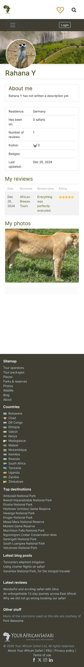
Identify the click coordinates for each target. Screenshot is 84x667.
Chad (12, 418)
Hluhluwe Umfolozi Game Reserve (26, 509)
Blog (6, 395)
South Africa (17, 463)
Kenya (12, 436)
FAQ (49, 650)
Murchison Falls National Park (24, 530)
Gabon (13, 431)
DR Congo (15, 422)
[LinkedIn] (50, 659)
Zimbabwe (15, 481)
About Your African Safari (26, 650)
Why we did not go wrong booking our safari (34, 598)
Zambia (13, 477)
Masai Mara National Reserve (23, 522)
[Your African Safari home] (42, 636)
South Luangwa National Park (24, 543)
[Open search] (74, 10)
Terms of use (42, 655)
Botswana (15, 413)
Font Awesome (13, 620)
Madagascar (17, 440)
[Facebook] (34, 659)
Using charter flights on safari (24, 566)
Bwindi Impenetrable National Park (27, 500)
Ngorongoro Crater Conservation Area (30, 535)
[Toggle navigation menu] (13, 25)
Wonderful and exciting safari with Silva (31, 589)
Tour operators (13, 368)
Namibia (14, 454)
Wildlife (8, 390)
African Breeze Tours (25, 201)
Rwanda (14, 459)
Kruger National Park (18, 517)
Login (65, 25)
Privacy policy (64, 650)
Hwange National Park (19, 513)
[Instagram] (45, 659)
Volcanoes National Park (20, 548)
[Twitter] (39, 659)
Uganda (14, 472)
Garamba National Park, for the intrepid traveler (36, 571)
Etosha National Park (18, 504)
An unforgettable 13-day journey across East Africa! (39, 593)
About (7, 399)
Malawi (13, 445)
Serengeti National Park (20, 539)
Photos (8, 386)
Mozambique (17, 450)
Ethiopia (14, 427)
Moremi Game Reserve (19, 526)
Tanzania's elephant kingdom (23, 562)
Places (7, 377)
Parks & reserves (15, 381)
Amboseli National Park (19, 496)
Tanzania (14, 468)
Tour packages (13, 372)
